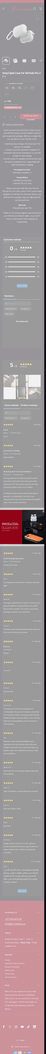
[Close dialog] (43, 511)
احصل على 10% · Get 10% (9, 527)
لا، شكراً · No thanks (5, 530)
